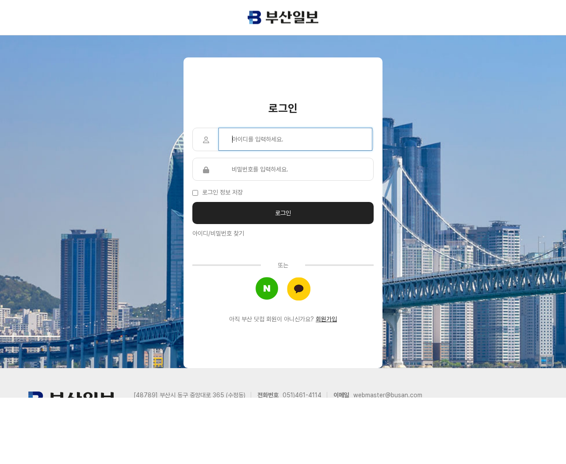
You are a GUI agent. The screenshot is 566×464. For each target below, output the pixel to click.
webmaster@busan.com (387, 395)
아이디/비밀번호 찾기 (218, 233)
